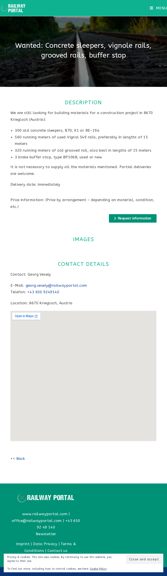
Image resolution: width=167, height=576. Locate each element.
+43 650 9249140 (43, 292)
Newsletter (46, 534)
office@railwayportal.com (37, 520)
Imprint (23, 544)
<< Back (17, 458)
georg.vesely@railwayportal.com (56, 285)
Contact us (57, 550)
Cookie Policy (98, 568)
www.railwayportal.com (44, 514)
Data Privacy (45, 544)
